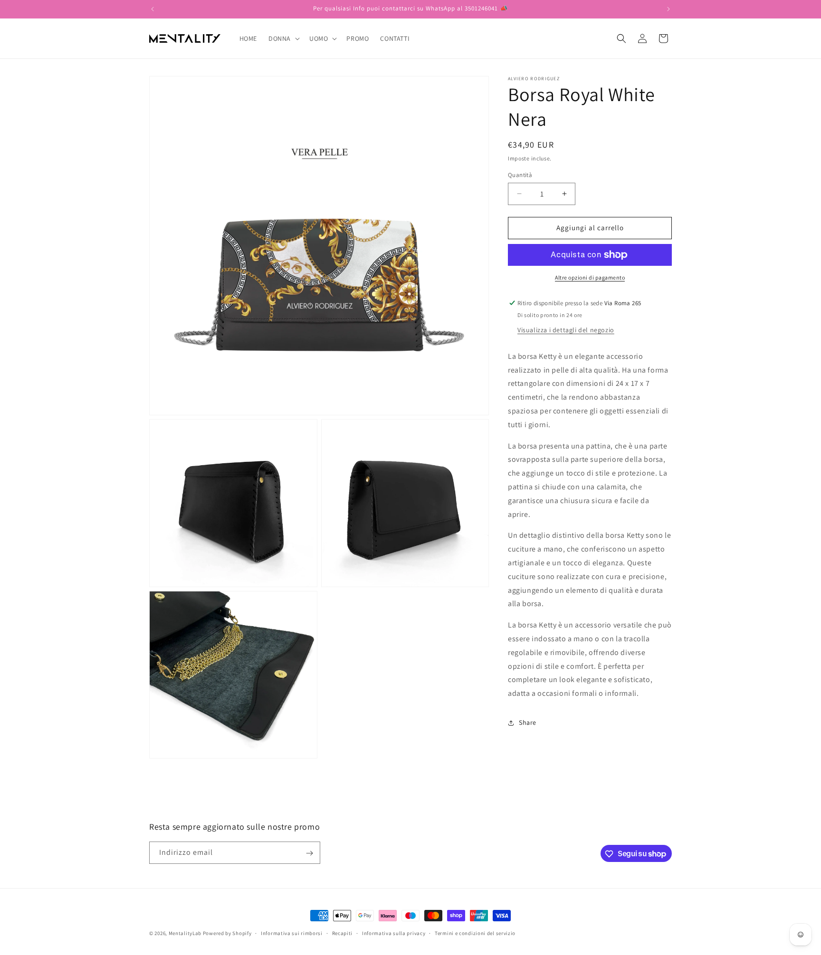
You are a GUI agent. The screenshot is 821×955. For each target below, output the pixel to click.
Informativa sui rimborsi (292, 932)
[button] (283, 38)
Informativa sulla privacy (394, 932)
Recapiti (342, 932)
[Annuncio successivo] (668, 9)
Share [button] (527, 722)
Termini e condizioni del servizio (475, 932)
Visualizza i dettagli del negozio (565, 330)
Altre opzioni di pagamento (590, 277)
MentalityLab (185, 933)
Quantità (520, 175)
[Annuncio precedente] (152, 9)
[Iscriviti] (309, 853)
